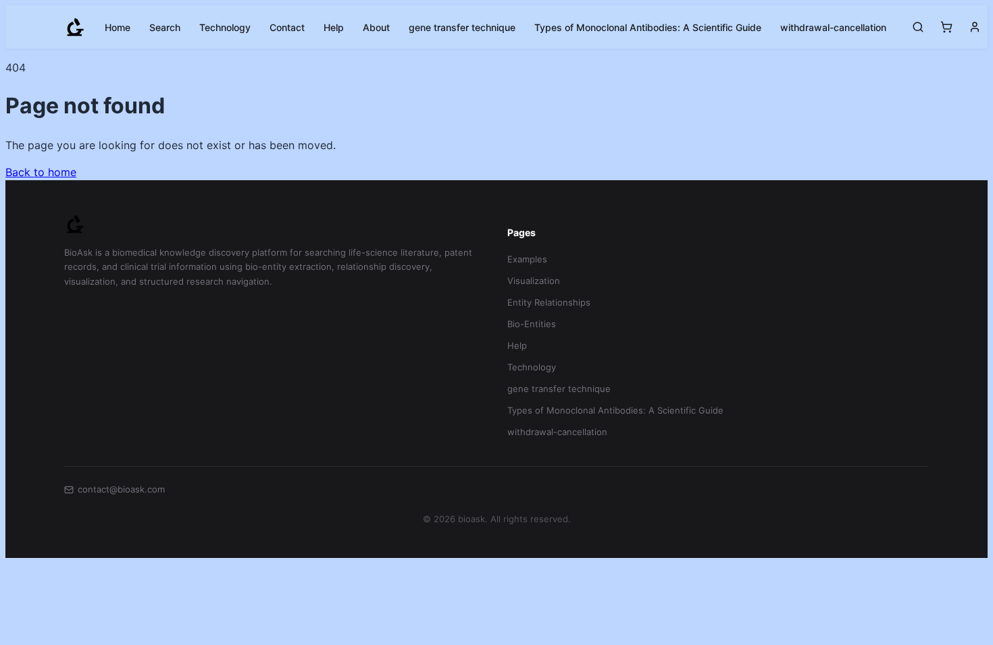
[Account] (975, 27)
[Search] (918, 27)
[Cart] (946, 27)
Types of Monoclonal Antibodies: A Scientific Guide (647, 27)
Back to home (40, 172)
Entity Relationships (548, 302)
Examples (527, 259)
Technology (225, 27)
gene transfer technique (462, 27)
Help (334, 27)
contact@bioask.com (121, 489)
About (376, 27)
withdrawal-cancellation (833, 27)
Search (164, 27)
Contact (287, 27)
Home (117, 27)
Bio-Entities (531, 323)
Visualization (533, 280)
